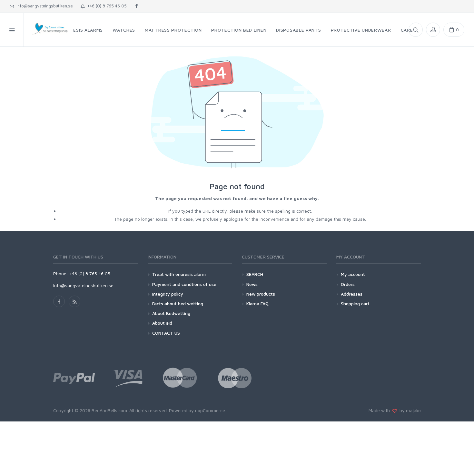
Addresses (351, 294)
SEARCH (254, 274)
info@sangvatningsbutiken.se (43, 5)
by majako (409, 410)
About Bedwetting (171, 313)
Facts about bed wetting (177, 303)
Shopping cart (355, 303)
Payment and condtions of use (184, 284)
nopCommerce (210, 410)
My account (353, 274)
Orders (348, 284)
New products (260, 294)
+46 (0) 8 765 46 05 (106, 5)
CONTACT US (166, 333)
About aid (162, 323)
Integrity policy (167, 294)
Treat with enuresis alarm (179, 274)
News (252, 284)
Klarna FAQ (257, 303)
